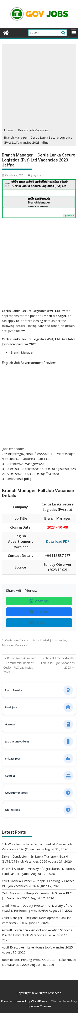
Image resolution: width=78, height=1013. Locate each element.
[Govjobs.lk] (5, 32)
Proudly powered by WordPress (24, 1001)
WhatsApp (42, 601)
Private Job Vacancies (14, 645)
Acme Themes (41, 1006)
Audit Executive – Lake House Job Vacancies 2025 (37, 947)
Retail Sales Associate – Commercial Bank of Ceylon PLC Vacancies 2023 (19, 665)
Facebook (41, 612)
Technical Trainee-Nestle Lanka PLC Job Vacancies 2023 (58, 662)
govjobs (36, 175)
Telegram (41, 622)
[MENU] (74, 32)
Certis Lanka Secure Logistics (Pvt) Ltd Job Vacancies (35, 640)
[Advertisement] (39, 85)
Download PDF (57, 541)
